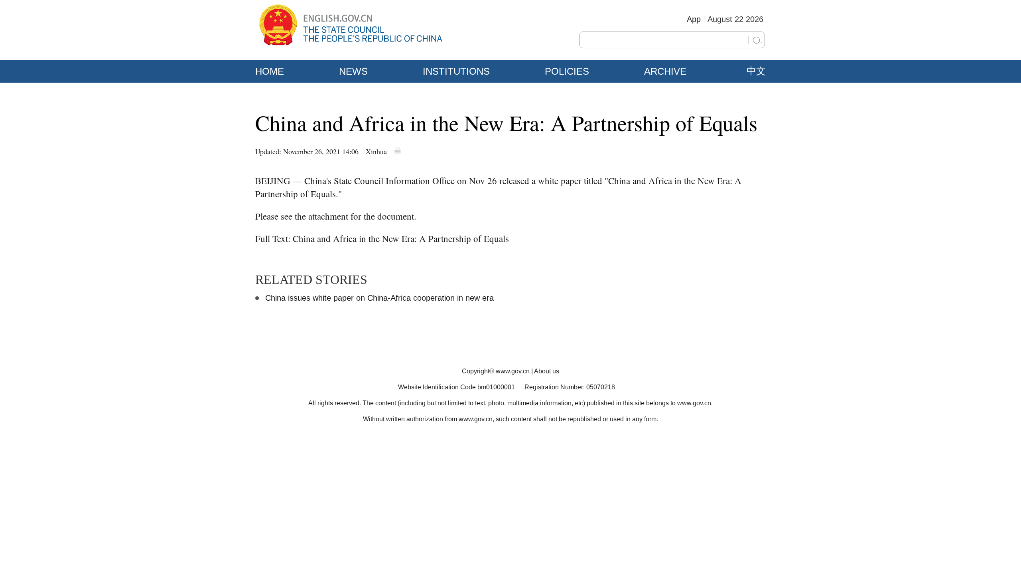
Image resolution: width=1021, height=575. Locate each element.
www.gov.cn (513, 371)
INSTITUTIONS (456, 71)
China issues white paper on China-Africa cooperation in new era (379, 297)
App (694, 19)
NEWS (353, 71)
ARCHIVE (665, 71)
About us (546, 371)
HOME (269, 71)
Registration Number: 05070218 (569, 387)
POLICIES (567, 71)
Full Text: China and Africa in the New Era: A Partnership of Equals (382, 238)
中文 (756, 71)
